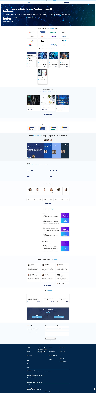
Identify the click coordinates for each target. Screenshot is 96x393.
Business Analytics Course (52, 351)
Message (46, 331)
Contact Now (67, 2)
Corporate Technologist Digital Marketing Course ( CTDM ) (53, 60)
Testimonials (61, 2)
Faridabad (33, 375)
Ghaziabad (36, 375)
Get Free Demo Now (30, 109)
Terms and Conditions (59, 340)
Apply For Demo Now (47, 114)
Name (45, 325)
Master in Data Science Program (41, 352)
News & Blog (28, 351)
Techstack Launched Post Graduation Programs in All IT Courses (63, 299)
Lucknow (39, 382)
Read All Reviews (47, 285)
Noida (29, 375)
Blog (54, 2)
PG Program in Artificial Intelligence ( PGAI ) (41, 60)
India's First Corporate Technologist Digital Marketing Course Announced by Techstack (33, 299)
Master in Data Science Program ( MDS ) (63, 60)
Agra (30, 375)
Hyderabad (39, 375)
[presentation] (25, 119)
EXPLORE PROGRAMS (7, 19)
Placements (57, 2)
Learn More (37, 301)
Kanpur (41, 375)
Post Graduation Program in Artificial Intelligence (42, 347)
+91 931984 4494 (37, 317)
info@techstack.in (59, 317)
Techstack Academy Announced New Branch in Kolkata (48, 299)
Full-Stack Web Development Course (53, 355)
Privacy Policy (65, 340)
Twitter (28, 363)
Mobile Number (47, 328)
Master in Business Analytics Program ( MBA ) (42, 77)
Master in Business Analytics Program (42, 351)
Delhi (27, 375)
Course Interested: (59, 328)
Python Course (50, 359)
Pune (43, 375)
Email (57, 325)
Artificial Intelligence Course (52, 350)
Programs (28, 350)
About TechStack (29, 347)
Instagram (28, 367)
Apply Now (45, 66)
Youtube (28, 364)
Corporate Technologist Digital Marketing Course (42, 349)
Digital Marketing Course (51, 347)
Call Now (54, 0)
